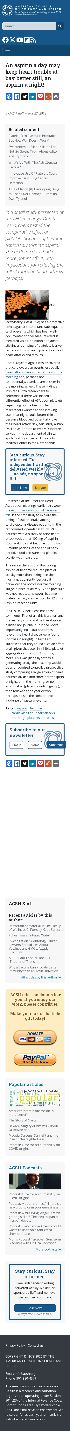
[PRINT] (56, 96)
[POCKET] (40, 96)
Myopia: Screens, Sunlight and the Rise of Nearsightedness (33, 1137)
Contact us (35, 1345)
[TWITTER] (24, 96)
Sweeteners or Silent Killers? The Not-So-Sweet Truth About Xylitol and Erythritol (33, 151)
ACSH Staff (17, 113)
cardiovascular (22, 713)
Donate (40, 488)
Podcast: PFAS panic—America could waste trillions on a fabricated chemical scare (35, 1230)
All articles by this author (39, 977)
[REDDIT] (48, 96)
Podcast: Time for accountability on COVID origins (34, 1147)
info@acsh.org (25, 1373)
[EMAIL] (9, 96)
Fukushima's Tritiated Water (29, 935)
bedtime (36, 708)
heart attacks (45, 713)
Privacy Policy (15, 1345)
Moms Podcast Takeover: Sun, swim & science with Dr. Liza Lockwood (35, 1241)
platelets (33, 718)
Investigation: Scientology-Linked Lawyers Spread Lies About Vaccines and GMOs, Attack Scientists (33, 946)
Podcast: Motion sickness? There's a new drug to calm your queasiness (35, 1205)
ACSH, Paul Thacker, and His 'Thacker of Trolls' (29, 960)
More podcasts (47, 1249)
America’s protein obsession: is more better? (31, 1113)
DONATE (35, 1033)
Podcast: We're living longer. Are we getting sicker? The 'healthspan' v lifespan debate (34, 1217)
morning (18, 718)
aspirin (22, 708)
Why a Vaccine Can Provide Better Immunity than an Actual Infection (33, 969)
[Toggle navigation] (7, 50)
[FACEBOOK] (17, 96)
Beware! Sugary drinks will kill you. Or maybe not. (34, 1128)
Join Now (20, 488)
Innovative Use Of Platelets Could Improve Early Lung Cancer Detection (33, 178)
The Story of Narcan (23, 1120)
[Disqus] (35, 823)
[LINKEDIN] (32, 96)
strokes (48, 718)
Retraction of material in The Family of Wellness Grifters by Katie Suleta (35, 928)
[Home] (33, 10)
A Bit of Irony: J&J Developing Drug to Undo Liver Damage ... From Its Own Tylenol (34, 194)
